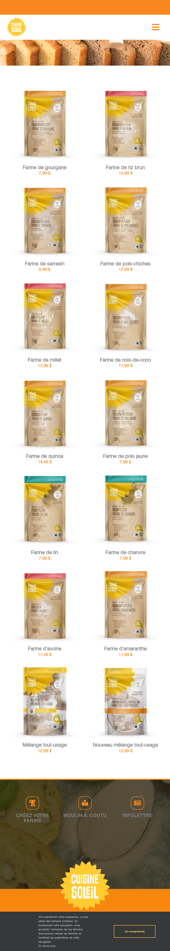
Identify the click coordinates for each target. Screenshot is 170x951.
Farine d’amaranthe (125, 649)
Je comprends (135, 931)
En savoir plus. (47, 945)
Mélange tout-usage (45, 745)
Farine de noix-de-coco (125, 360)
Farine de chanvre (125, 552)
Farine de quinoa (44, 456)
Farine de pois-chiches (125, 264)
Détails (62, 125)
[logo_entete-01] (16, 18)
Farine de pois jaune (125, 456)
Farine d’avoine (44, 649)
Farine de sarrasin (44, 264)
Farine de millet (44, 360)
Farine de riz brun (125, 167)
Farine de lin (44, 552)
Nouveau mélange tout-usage (125, 745)
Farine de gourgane (44, 167)
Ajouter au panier (34, 125)
